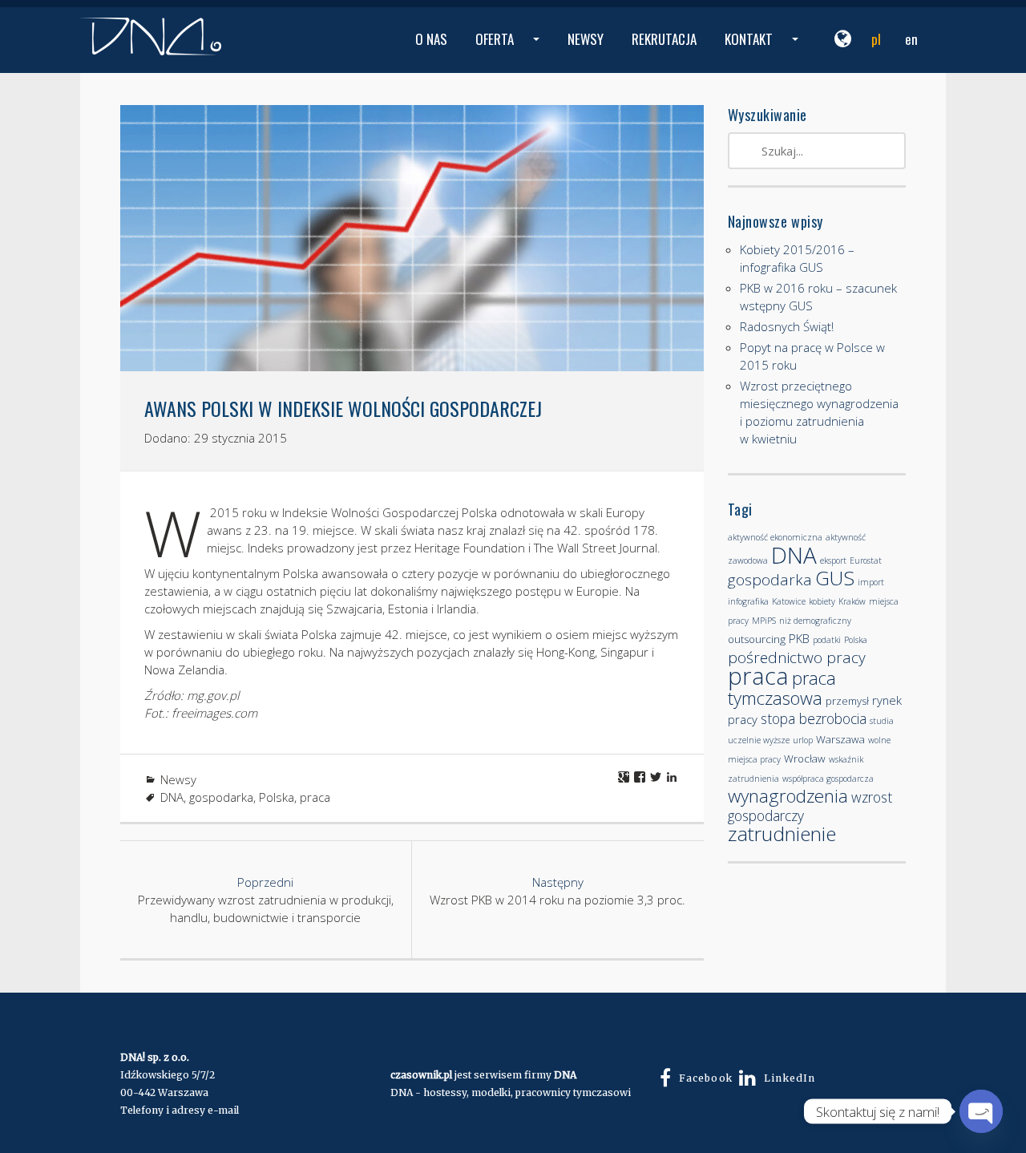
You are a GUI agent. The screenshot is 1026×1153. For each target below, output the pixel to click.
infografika (748, 601)
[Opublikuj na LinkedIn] (671, 777)
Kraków (852, 601)
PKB (799, 638)
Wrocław (805, 758)
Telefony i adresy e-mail (179, 1110)
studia (882, 720)
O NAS (431, 39)
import (871, 582)
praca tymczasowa (782, 688)
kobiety (822, 601)
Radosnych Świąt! (787, 326)
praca (315, 797)
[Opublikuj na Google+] (623, 777)
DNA (172, 797)
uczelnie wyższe (759, 740)
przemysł (847, 701)
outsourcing (757, 639)
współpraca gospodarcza (828, 778)
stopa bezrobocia (813, 718)
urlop (803, 740)
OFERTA (509, 51)
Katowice (789, 601)
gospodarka (221, 797)
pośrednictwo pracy (797, 657)
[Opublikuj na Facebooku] (639, 777)
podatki (827, 639)
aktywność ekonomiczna (775, 537)
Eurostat (866, 560)
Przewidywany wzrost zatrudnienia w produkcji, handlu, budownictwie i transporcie (266, 899)
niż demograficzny (815, 620)
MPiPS (764, 620)
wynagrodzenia (788, 795)
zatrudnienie (782, 833)
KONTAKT (763, 51)
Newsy (178, 779)
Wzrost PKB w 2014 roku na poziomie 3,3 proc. (557, 891)
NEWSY (586, 39)
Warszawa (840, 739)
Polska (276, 797)
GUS (834, 577)
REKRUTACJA (664, 39)
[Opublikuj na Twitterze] (655, 777)
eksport (833, 560)
